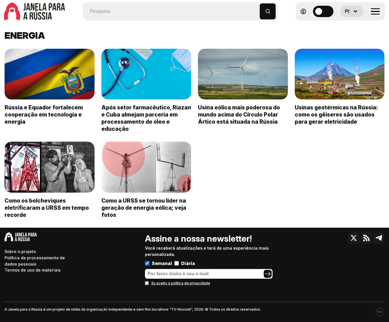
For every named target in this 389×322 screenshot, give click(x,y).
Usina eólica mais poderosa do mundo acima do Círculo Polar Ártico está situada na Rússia (239, 114)
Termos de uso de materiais (33, 270)
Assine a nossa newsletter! (198, 238)
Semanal (162, 263)
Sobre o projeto (20, 251)
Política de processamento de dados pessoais (35, 260)
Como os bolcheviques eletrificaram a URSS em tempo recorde (47, 207)
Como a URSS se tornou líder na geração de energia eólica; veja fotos (143, 207)
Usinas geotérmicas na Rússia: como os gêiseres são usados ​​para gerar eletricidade (336, 114)
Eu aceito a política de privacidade (180, 283)
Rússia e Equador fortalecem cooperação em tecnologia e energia (44, 114)
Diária (188, 263)
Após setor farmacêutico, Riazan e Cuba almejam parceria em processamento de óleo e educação (146, 118)
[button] (255, 9)
